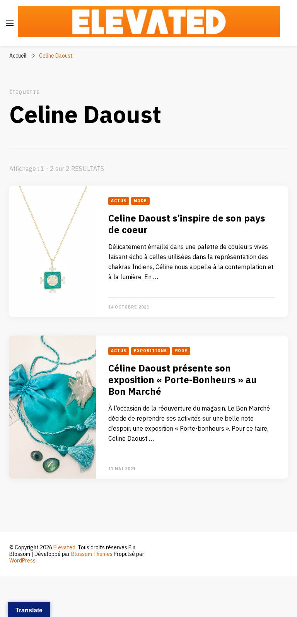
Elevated (64, 548)
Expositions (150, 351)
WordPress (22, 561)
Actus (118, 201)
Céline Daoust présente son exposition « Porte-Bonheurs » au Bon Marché (182, 380)
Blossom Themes (92, 554)
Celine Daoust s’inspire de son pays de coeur (186, 224)
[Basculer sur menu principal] (10, 23)
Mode (140, 201)
